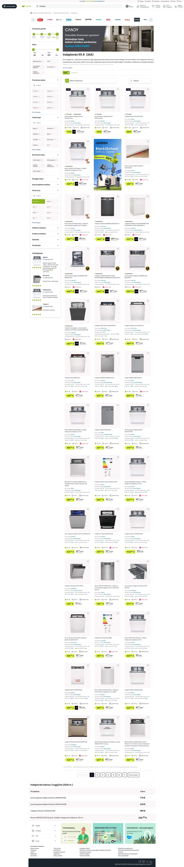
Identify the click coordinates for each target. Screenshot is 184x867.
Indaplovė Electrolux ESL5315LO (134, 325)
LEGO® (32, 852)
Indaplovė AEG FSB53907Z (72, 378)
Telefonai (33, 850)
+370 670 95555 (89, 1)
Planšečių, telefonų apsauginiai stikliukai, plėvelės (95, 850)
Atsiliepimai (156, 1)
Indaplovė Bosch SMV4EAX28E (134, 690)
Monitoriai (33, 856)
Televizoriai (57, 848)
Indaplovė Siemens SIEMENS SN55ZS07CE (107, 223)
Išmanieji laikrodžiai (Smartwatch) (128, 850)
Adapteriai (56, 854)
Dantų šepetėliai (123, 856)
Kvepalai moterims (59, 852)
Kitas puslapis (133, 775)
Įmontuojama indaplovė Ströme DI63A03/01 (77, 534)
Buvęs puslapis (83, 775)
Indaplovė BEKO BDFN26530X (133, 378)
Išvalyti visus (74, 72)
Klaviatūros (56, 850)
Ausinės (120, 852)
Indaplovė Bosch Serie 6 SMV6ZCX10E (106, 482)
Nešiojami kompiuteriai (125, 848)
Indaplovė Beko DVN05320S (103, 430)
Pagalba (141, 1)
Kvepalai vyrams (85, 848)
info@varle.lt (100, 1)
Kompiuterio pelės (85, 852)
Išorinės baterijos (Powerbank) (128, 854)
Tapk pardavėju (165, 1)
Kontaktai (148, 1)
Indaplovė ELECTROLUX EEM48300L (105, 325)
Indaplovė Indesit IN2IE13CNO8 (104, 534)
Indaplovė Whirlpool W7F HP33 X (74, 586)
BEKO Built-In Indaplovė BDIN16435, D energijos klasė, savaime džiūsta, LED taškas (76, 483)
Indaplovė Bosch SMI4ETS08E (73, 690)
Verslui (173, 1)
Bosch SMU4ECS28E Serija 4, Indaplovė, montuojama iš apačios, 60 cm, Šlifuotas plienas (107, 587)
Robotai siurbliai (85, 856)
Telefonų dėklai (84, 854)
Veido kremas (34, 848)
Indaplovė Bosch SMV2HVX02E (134, 116)
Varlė (180, 1)
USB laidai (33, 854)
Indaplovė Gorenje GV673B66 (103, 638)
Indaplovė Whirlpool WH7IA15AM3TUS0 (76, 742)
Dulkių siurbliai (57, 856)
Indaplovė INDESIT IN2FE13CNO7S (104, 378)
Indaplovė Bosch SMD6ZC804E (134, 534)
